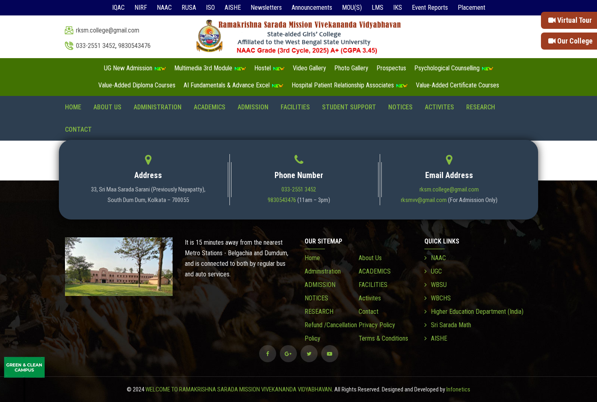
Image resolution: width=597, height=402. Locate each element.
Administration (158, 107)
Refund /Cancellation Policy (331, 331)
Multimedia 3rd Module (204, 68)
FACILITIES (295, 107)
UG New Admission (129, 68)
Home (73, 107)
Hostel (263, 68)
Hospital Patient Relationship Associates (344, 85)
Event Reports (430, 7)
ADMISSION (253, 107)
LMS (377, 7)
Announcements (312, 7)
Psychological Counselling (447, 68)
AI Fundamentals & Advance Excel (227, 85)
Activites (439, 107)
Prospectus (391, 68)
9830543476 (134, 46)
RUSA (189, 7)
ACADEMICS (209, 107)
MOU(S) (352, 7)
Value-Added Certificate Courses (457, 85)
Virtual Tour (574, 20)
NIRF (140, 7)
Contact (78, 129)
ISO (210, 7)
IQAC (118, 7)
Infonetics (458, 389)
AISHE (233, 7)
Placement (471, 7)
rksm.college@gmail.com (107, 30)
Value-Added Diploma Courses (136, 85)
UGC (436, 271)
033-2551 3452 (95, 46)
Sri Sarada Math (451, 325)
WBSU (439, 285)
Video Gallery (309, 68)
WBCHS (441, 298)
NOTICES (400, 107)
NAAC (164, 7)
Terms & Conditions (383, 338)
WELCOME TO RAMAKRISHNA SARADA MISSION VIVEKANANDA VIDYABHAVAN (238, 389)
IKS (397, 7)
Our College (574, 41)
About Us (107, 107)
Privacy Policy (377, 325)
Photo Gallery (351, 68)
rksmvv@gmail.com (424, 200)
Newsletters (266, 7)
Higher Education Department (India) (477, 311)
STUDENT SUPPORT (349, 107)
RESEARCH (480, 107)
